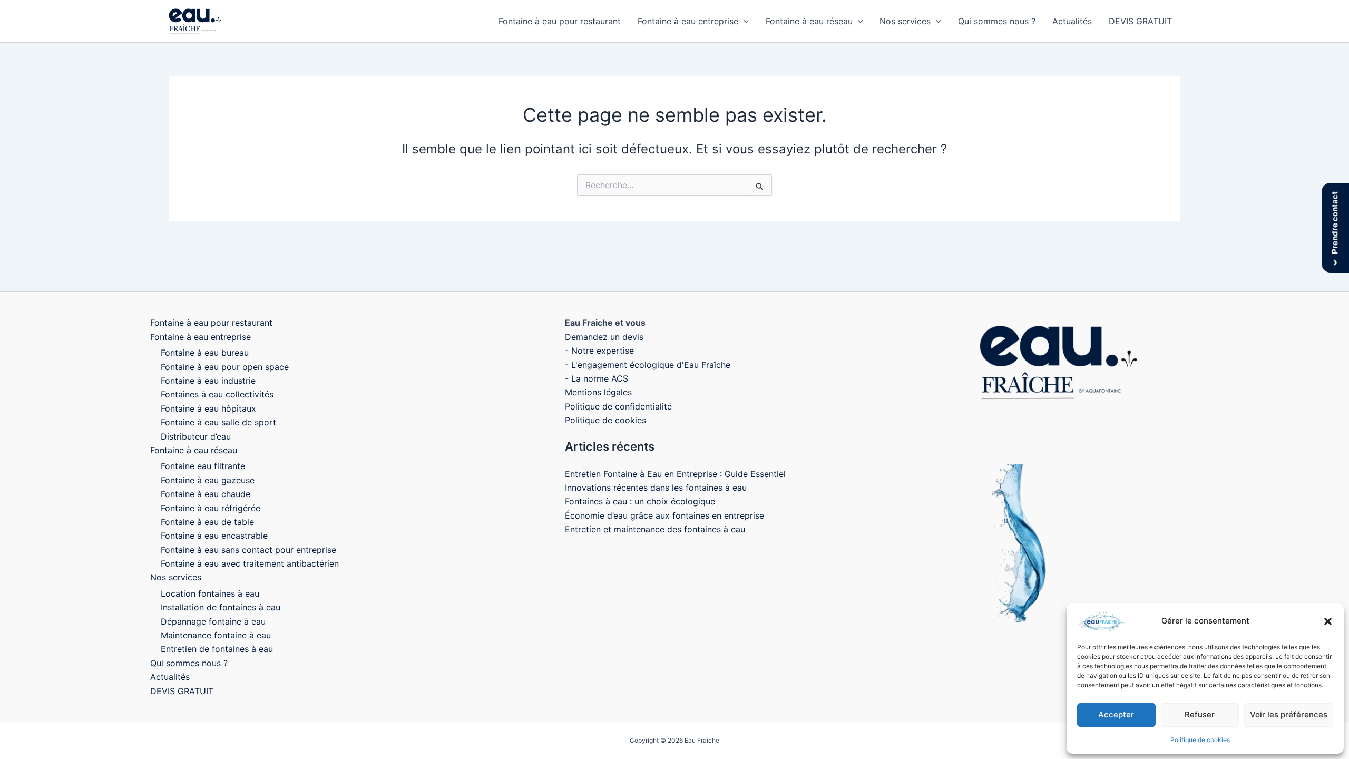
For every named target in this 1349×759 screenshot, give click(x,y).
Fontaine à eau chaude (205, 494)
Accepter (1116, 714)
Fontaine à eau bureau (205, 352)
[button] (1328, 621)
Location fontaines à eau (210, 593)
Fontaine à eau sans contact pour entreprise (248, 549)
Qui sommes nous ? (996, 21)
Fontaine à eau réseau (809, 21)
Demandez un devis (604, 337)
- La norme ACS (596, 378)
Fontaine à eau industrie (208, 380)
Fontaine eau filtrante (203, 466)
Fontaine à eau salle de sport (218, 422)
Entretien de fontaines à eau (217, 649)
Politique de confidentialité (618, 406)
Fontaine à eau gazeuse (208, 480)
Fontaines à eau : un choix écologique (640, 501)
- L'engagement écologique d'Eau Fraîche (647, 364)
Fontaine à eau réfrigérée (210, 508)
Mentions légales (598, 392)
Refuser (1200, 714)
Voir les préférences (1288, 714)
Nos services (905, 21)
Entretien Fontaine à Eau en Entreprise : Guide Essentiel (675, 474)
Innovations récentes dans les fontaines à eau (656, 487)
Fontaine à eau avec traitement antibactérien (250, 563)
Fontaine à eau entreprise (688, 21)
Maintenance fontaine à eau (216, 635)
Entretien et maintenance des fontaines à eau (655, 529)
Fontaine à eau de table (207, 522)
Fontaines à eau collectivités (217, 394)
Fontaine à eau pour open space (225, 367)
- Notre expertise (599, 350)
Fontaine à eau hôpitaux (208, 408)
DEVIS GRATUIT (1140, 21)
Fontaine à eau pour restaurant (559, 21)
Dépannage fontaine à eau (213, 621)
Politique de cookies (1200, 740)
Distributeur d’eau (196, 436)
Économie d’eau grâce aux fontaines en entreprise (664, 515)
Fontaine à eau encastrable (214, 535)
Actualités (1072, 21)
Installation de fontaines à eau (220, 607)
